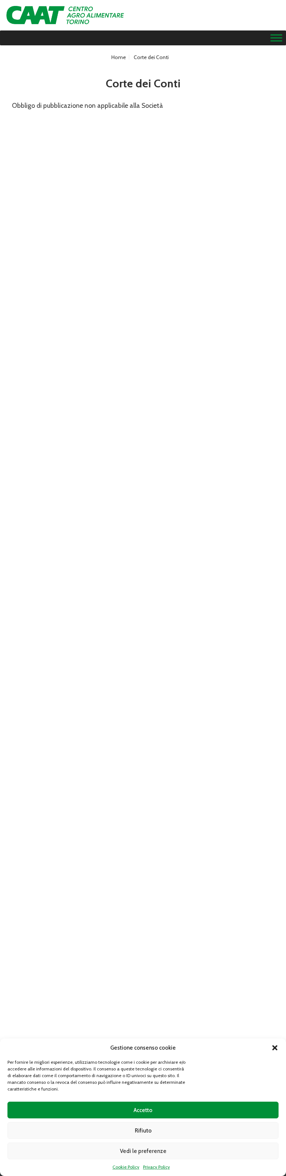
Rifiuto (143, 1130)
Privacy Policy (156, 1167)
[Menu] (276, 38)
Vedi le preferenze (143, 1151)
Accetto (143, 1110)
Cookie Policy (125, 1167)
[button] (275, 1047)
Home (118, 57)
